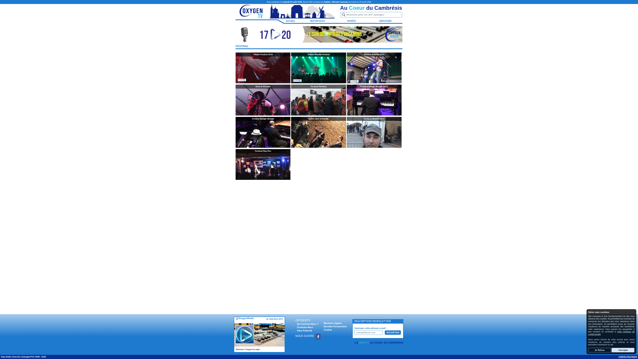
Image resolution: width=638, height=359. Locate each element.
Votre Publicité (304, 330)
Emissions (385, 21)
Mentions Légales (333, 323)
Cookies (328, 330)
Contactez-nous (628, 357)
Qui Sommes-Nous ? (307, 324)
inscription (392, 332)
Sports (351, 21)
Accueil (290, 21)
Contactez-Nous (305, 327)
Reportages (317, 21)
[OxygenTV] (251, 16)
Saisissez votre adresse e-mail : (370, 328)
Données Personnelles (335, 326)
